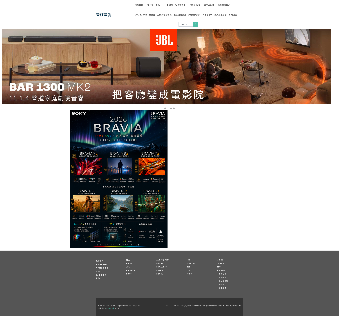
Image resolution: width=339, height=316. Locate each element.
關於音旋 (222, 274)
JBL (128, 267)
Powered (110, 308)
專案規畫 (233, 14)
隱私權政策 (223, 281)
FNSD (189, 274)
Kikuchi (191, 263)
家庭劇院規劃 (194, 14)
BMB (98, 271)
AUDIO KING (102, 268)
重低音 (152, 14)
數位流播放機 (180, 14)
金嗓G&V (221, 270)
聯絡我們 (222, 284)
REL (188, 267)
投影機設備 (180, 4)
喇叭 (158, 4)
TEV (219, 267)
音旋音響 (103, 14)
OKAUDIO (221, 263)
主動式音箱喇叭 (164, 14)
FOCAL (159, 274)
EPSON (159, 270)
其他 (98, 278)
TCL (189, 270)
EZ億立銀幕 (101, 275)
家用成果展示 (220, 14)
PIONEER (130, 270)
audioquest (163, 260)
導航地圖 (222, 288)
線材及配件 (209, 4)
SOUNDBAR (141, 14)
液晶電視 (139, 4)
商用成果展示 (224, 4)
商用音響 (206, 14)
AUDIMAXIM (102, 264)
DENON (159, 263)
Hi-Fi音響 (168, 4)
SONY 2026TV (118, 171)
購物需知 (222, 277)
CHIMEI (129, 263)
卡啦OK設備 (194, 4)
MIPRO (220, 260)
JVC (188, 260)
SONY (129, 274)
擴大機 (150, 4)
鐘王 (128, 260)
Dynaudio (161, 267)
